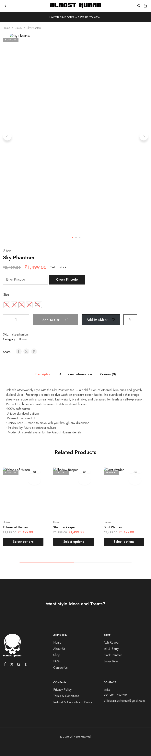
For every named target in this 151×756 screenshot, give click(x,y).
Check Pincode (67, 279)
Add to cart (52, 320)
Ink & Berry (111, 649)
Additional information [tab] (75, 374)
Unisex (18, 28)
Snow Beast (111, 661)
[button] (130, 319)
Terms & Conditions (66, 696)
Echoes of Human (15, 527)
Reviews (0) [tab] (108, 374)
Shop (56, 655)
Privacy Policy (62, 689)
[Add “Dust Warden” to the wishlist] (135, 481)
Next (143, 136)
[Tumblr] (25, 665)
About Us (59, 649)
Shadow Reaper (64, 527)
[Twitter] (11, 665)
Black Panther (113, 655)
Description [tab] (43, 374)
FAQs (57, 661)
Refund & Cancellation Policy (72, 702)
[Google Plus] (18, 665)
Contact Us (60, 667)
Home (6, 28)
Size (6, 294)
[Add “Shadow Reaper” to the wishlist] (84, 481)
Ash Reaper (112, 642)
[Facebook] (5, 665)
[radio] (7, 305)
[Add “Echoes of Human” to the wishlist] (34, 481)
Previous (7, 136)
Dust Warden (113, 527)
